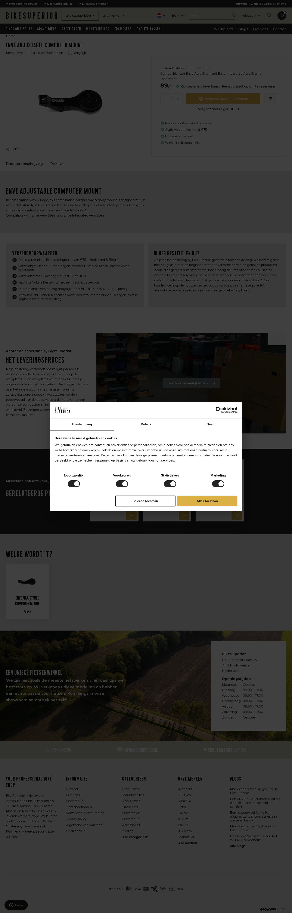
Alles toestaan (207, 501)
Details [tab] (146, 424)
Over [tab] (210, 424)
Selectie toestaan (145, 501)
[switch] (122, 483)
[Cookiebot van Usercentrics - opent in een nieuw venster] (218, 410)
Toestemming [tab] (82, 424)
